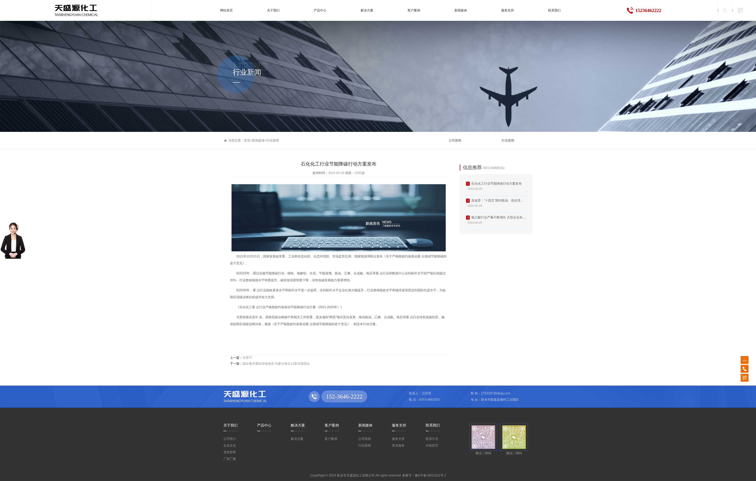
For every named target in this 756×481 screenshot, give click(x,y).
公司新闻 (455, 140)
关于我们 (230, 425)
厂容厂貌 (229, 459)
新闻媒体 (258, 140)
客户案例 (332, 425)
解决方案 (298, 425)
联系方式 (432, 438)
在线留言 (432, 445)
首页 (247, 140)
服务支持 (399, 425)
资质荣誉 (229, 452)
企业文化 (229, 445)
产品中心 (264, 425)
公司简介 (229, 438)
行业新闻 (272, 140)
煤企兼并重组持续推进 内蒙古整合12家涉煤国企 (276, 363)
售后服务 (398, 445)
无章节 (247, 357)
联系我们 (433, 425)
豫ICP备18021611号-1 (430, 475)
